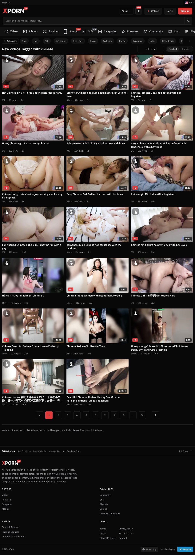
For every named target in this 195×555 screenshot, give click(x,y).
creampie (137, 41)
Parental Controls (10, 532)
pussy (93, 41)
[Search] (188, 20)
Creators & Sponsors (110, 513)
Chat (102, 499)
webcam (107, 41)
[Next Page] (155, 415)
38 (142, 415)
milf (47, 41)
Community (105, 495)
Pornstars (6, 499)
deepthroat (168, 41)
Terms (103, 528)
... (133, 415)
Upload (103, 509)
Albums (5, 509)
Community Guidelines (13, 536)
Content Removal (10, 527)
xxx (36, 41)
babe (152, 41)
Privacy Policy (126, 528)
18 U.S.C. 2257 (126, 533)
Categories (12, 41)
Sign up (185, 11)
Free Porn (6, 3)
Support (123, 538)
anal (24, 41)
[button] (191, 41)
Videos (5, 495)
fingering (78, 41)
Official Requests (108, 538)
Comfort (173, 49)
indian (122, 41)
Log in (170, 11)
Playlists (104, 504)
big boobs (61, 41)
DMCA (103, 533)
